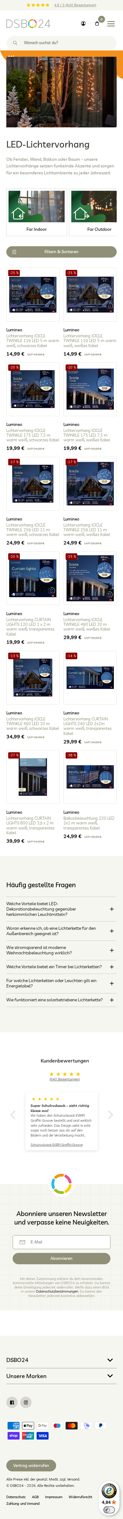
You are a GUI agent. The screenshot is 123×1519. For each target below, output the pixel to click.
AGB (35, 1497)
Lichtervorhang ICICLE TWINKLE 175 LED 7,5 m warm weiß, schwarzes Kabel (32, 435)
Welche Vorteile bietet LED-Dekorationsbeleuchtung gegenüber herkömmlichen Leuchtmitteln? (41, 909)
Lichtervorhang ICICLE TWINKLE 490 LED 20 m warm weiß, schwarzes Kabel (32, 724)
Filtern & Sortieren (61, 251)
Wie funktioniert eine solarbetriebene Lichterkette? (54, 1000)
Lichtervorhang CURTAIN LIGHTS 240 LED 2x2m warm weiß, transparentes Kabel (87, 726)
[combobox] (61, 43)
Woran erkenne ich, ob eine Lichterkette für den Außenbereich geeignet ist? (51, 930)
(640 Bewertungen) (65, 1079)
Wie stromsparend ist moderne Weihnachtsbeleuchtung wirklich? (39, 950)
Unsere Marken (26, 1375)
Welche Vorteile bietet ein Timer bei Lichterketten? (54, 966)
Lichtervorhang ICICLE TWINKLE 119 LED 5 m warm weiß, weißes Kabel (89, 341)
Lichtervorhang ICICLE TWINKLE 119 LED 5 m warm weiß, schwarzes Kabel (32, 341)
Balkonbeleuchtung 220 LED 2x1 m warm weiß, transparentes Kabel (88, 823)
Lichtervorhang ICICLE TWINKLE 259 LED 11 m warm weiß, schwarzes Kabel (32, 530)
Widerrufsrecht (80, 1497)
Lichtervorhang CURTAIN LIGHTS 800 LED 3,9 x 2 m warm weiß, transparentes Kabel (30, 825)
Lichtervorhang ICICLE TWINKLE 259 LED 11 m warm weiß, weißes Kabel (86, 530)
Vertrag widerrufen (31, 1465)
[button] (14, 1114)
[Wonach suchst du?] (15, 43)
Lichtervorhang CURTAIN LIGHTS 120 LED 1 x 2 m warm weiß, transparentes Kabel (30, 627)
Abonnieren (61, 1258)
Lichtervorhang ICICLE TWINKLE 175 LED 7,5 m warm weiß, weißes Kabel (86, 435)
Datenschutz (16, 1497)
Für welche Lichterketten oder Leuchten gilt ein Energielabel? (51, 983)
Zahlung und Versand (22, 1503)
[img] (65, 1074)
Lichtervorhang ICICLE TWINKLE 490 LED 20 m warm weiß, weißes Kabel (86, 624)
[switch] (109, 1509)
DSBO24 (17, 1359)
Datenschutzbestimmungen (57, 1291)
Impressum (53, 1497)
